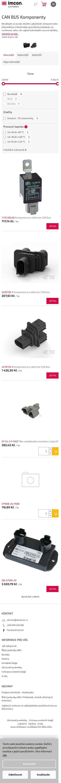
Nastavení (29, 764)
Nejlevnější (22, 55)
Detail (53, 226)
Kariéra (5, 659)
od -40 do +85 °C (17, 132)
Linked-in (22, 724)
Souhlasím (43, 775)
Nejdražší (37, 55)
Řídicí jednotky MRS (12, 650)
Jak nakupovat (9, 646)
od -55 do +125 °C (18, 142)
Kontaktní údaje (9, 663)
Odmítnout (15, 775)
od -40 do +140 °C (18, 137)
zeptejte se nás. (10, 34)
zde (5, 755)
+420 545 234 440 (15, 625)
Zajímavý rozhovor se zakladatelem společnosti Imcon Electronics (29, 707)
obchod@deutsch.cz (17, 620)
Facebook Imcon (15, 630)
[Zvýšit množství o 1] (50, 449)
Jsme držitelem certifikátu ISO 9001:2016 (31, 727)
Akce (11, 99)
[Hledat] (35, 4)
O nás (4, 676)
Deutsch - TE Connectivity (22, 118)
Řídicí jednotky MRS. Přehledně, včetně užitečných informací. (27, 699)
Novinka (13, 104)
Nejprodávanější (11, 62)
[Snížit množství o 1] (50, 453)
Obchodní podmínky (12, 667)
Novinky (6, 654)
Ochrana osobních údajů (14, 672)
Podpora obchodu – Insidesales (18, 692)
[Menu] (53, 4)
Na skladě (14, 94)
